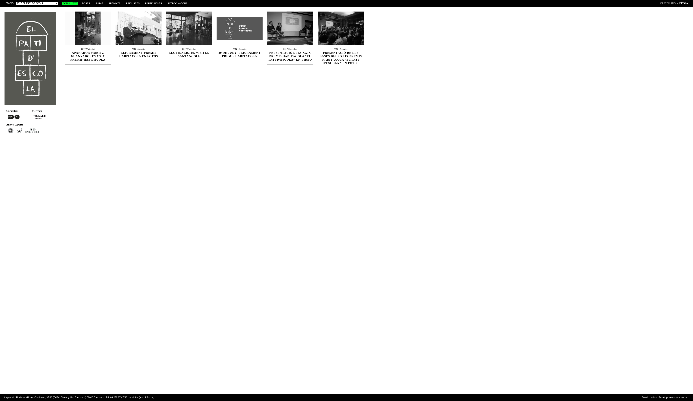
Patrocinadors (177, 3)
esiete (654, 397)
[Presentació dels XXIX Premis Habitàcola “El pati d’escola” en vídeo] (290, 46)
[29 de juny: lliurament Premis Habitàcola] (240, 46)
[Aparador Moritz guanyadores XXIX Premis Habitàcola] (88, 46)
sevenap (673, 397)
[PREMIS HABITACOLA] (30, 106)
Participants (153, 3)
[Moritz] (10, 132)
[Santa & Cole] (32, 132)
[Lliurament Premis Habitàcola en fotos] (139, 46)
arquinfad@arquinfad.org (141, 397)
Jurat (99, 3)
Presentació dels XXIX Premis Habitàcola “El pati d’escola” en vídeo (290, 56)
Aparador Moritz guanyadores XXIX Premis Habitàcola (88, 56)
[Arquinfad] (13, 117)
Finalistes (133, 3)
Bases (86, 3)
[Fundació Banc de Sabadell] (39, 117)
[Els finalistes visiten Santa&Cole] (189, 46)
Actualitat (70, 3)
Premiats (114, 3)
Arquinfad (9, 397)
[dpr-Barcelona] (19, 132)
